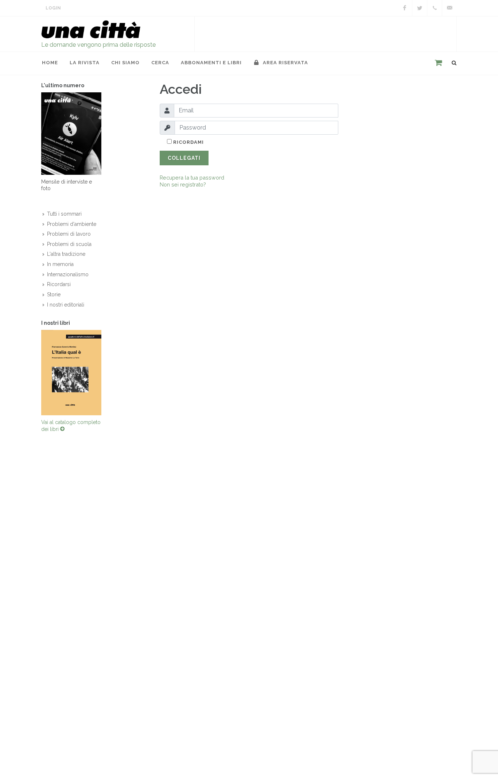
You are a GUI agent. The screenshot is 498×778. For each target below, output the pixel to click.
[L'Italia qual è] (71, 372)
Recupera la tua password (192, 177)
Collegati (184, 158)
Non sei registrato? (183, 184)
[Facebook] (404, 8)
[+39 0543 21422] (434, 8)
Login (53, 8)
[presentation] (34, 372)
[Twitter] (419, 8)
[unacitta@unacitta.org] (449, 8)
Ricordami (188, 142)
